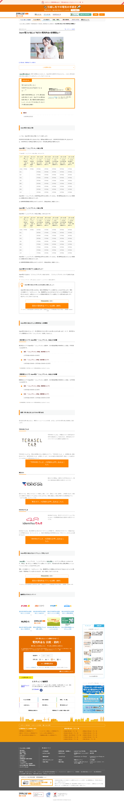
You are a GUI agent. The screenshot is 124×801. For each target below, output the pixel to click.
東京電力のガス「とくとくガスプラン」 (81, 754)
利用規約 (77, 771)
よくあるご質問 (47, 725)
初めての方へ (75, 14)
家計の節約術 (22, 752)
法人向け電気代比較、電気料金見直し (28, 765)
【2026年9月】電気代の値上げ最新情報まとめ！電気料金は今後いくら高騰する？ (97, 668)
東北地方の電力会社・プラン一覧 (71, 733)
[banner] (37, 782)
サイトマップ (52, 773)
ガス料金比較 (45, 751)
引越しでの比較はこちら (39, 645)
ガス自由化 (22, 760)
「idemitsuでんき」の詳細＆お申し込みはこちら (47, 540)
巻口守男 (92, 753)
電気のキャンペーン (78, 759)
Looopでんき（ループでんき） (80, 756)
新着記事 (99, 625)
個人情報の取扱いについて (86, 771)
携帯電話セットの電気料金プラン (27, 731)
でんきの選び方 (23, 762)
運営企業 (21, 771)
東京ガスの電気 (93, 751)
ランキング (88, 625)
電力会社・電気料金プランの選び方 (45, 23)
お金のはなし (22, 755)
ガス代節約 (92, 759)
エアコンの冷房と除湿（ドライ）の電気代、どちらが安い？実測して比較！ (97, 659)
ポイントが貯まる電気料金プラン (47, 733)
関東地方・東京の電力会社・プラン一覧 (72, 735)
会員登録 (95, 14)
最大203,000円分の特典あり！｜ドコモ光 (25, 612)
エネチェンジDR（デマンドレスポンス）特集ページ (81, 762)
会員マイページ (70, 771)
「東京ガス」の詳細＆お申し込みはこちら (47, 502)
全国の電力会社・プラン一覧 (71, 728)
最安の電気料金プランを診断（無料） (47, 306)
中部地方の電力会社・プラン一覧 (71, 737)
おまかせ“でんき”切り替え (80, 751)
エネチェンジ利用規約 (53, 97)
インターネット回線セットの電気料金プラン (49, 731)
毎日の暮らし (22, 757)
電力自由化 (22, 750)
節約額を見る (47, 663)
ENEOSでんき (62, 753)
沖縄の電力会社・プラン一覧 (89, 739)
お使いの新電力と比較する (56, 645)
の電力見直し (86, 14)
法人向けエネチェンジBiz (30, 771)
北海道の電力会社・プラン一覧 (70, 731)
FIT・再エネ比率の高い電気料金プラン (28, 735)
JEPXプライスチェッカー (48, 759)
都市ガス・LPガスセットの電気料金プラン (29, 733)
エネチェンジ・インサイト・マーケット (97, 762)
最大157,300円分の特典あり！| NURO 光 (25, 628)
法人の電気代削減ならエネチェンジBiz (67, 628)
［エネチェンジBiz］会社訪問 (26, 763)
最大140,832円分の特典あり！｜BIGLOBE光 (68, 612)
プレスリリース (62, 771)
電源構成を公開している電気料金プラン (48, 735)
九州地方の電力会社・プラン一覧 (90, 737)
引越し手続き (45, 761)
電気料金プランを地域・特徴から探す (60, 710)
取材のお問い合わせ (38, 773)
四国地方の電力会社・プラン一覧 (90, 735)
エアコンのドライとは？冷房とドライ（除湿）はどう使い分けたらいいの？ (97, 651)
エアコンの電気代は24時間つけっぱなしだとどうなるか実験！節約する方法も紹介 (97, 642)
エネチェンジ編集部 (71, 29)
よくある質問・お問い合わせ (26, 773)
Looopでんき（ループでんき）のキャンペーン (97, 757)
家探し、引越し (23, 753)
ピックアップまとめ (24, 767)
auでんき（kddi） (46, 753)
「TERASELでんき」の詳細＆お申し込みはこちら (47, 463)
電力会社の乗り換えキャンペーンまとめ (53, 628)
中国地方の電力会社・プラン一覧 (90, 733)
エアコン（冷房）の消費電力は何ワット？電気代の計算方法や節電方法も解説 (97, 633)
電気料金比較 (34, 23)
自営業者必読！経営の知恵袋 (26, 758)
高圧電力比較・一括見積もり (65, 751)
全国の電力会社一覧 (57, 14)
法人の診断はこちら (67, 671)
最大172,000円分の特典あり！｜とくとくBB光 (54, 612)
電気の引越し (61, 761)
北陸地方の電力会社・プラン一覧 (71, 739)
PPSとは (45, 773)
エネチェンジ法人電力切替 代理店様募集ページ (47, 771)
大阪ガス (60, 759)
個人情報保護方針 (97, 771)
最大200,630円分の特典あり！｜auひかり (39, 612)
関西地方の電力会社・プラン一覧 (90, 731)
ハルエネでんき (62, 756)
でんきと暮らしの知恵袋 (24, 23)
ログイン (102, 14)
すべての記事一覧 (93, 676)
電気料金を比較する (32, 710)
